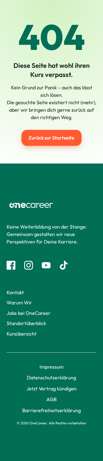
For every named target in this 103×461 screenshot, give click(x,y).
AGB (51, 399)
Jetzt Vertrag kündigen (51, 388)
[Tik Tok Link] (63, 265)
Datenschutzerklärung (51, 377)
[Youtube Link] (46, 265)
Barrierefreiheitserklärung (51, 410)
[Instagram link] (28, 265)
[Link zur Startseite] (51, 205)
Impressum (51, 367)
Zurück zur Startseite (51, 138)
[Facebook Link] (11, 265)
